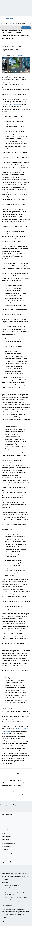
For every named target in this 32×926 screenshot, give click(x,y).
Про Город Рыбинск (6, 836)
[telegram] (19, 773)
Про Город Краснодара (7, 853)
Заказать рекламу (20, 23)
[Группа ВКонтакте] (3, 862)
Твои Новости (5, 849)
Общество (11, 23)
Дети (12, 46)
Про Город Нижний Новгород (9, 843)
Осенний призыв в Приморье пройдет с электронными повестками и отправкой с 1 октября (15, 795)
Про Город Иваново (6, 826)
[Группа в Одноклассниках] (10, 862)
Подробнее (4, 917)
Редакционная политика (7, 868)
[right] (30, 23)
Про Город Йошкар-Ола (7, 829)
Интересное (4, 23)
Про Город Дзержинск (7, 846)
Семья (18, 46)
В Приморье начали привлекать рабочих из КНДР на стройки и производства (15, 785)
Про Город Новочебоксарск (8, 817)
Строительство (8, 50)
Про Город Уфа (5, 839)
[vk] (13, 773)
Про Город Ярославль (7, 820)
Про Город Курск (6, 833)
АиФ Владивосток (12, 104)
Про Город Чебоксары (7, 814)
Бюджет (5, 46)
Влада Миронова (19, 55)
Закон (17, 50)
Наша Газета (5, 823)
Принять (26, 28)
